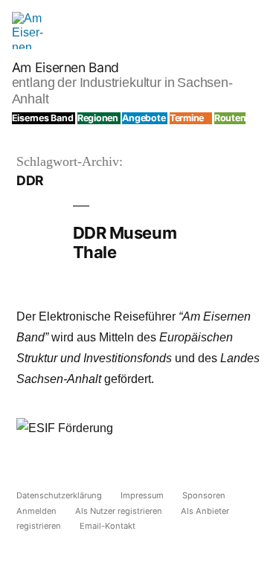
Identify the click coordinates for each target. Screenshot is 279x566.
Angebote (143, 117)
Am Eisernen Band (65, 67)
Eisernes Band (43, 117)
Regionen (97, 117)
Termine (187, 117)
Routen (230, 117)
